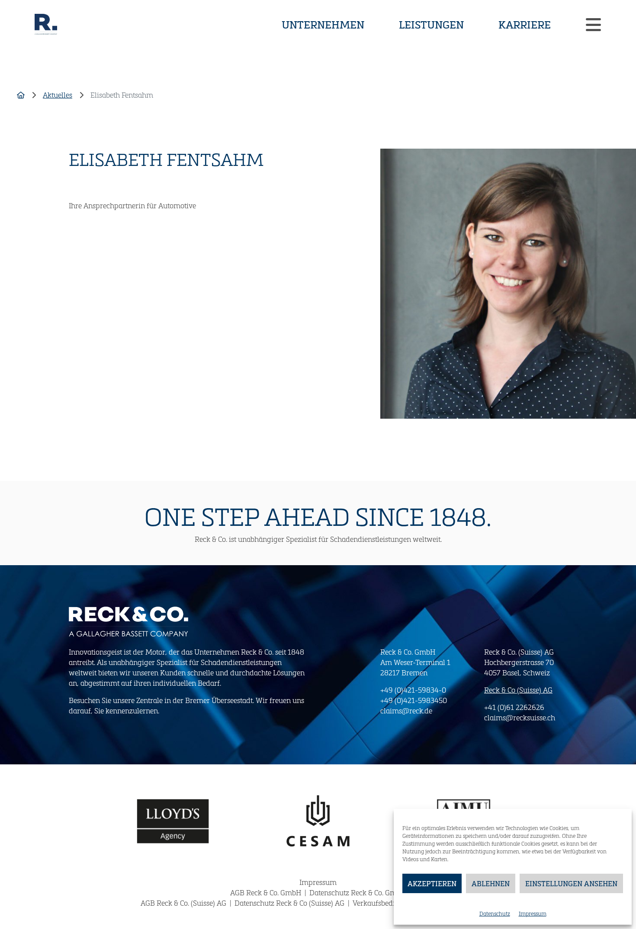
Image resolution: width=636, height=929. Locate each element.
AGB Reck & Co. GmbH (266, 892)
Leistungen (431, 24)
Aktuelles (57, 94)
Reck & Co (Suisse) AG (518, 689)
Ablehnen (491, 883)
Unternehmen (323, 24)
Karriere (524, 24)
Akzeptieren (432, 883)
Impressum (532, 913)
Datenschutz (494, 913)
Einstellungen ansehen (571, 883)
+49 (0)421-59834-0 (413, 689)
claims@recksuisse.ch (519, 717)
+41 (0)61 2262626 (514, 707)
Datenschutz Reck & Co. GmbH (357, 892)
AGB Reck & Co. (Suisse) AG (184, 902)
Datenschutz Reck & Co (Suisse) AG (290, 902)
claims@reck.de (406, 710)
